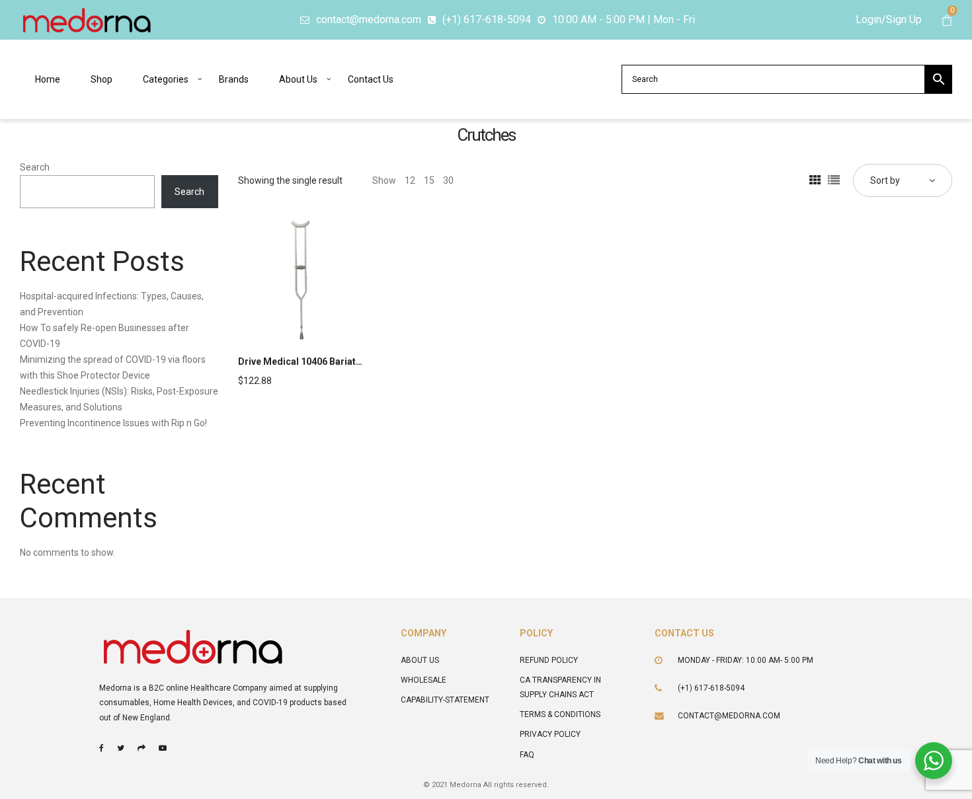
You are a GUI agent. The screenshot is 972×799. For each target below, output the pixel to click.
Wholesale (423, 680)
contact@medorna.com (729, 715)
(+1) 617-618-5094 (711, 688)
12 (410, 180)
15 (429, 180)
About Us (420, 660)
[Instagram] (141, 748)
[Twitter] (120, 748)
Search (35, 167)
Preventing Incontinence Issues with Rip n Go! (113, 423)
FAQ (527, 754)
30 (448, 180)
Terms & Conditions (560, 714)
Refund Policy (549, 660)
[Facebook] (101, 748)
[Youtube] (163, 748)
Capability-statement (445, 699)
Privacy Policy (550, 734)
